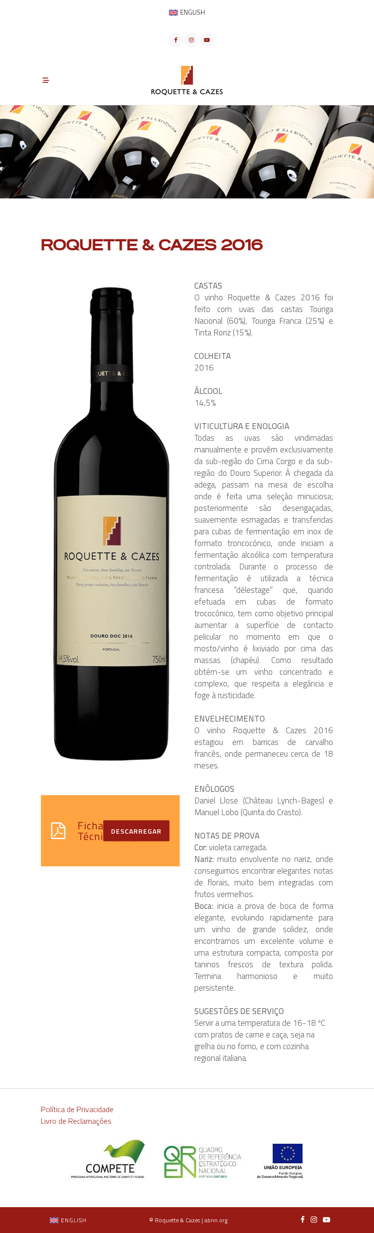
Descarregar (136, 830)
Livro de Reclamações (76, 1121)
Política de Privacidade (77, 1109)
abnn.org (216, 1220)
